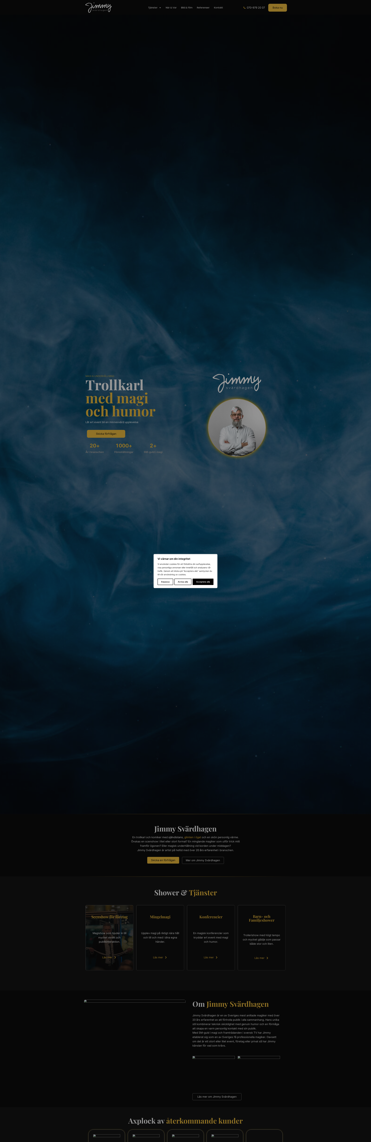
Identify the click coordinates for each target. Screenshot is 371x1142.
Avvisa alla (183, 582)
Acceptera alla (203, 582)
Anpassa (165, 582)
